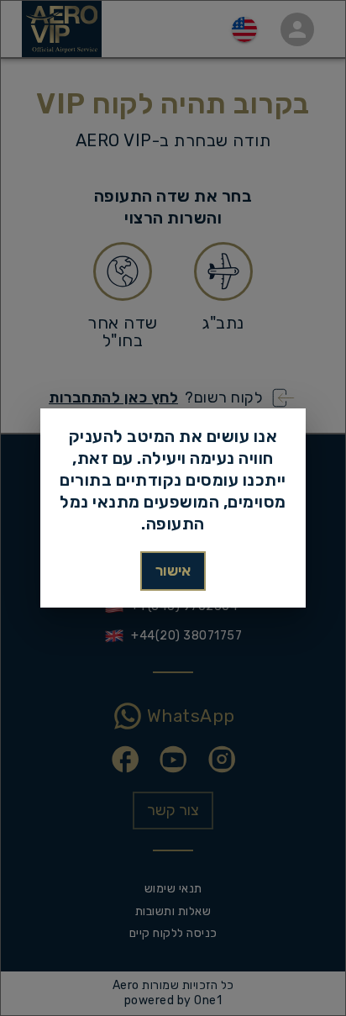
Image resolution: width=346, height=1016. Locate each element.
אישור (173, 570)
